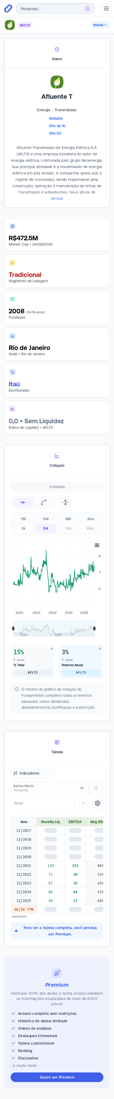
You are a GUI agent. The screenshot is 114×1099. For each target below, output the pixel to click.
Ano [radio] (90, 519)
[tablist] (57, 54)
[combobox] (55, 8)
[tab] (57, 54)
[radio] (22, 502)
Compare (57, 487)
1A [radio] (23, 528)
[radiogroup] (57, 523)
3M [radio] (46, 519)
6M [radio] (68, 519)
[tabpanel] (57, 146)
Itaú (14, 384)
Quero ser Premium (57, 1077)
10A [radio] (68, 528)
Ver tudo (57, 198)
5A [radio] (45, 528)
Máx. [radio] (90, 528)
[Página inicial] (8, 8)
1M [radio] (23, 519)
